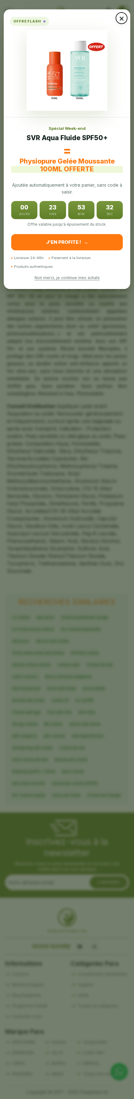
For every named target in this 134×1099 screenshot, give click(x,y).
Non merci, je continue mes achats (67, 277)
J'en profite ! (67, 242)
